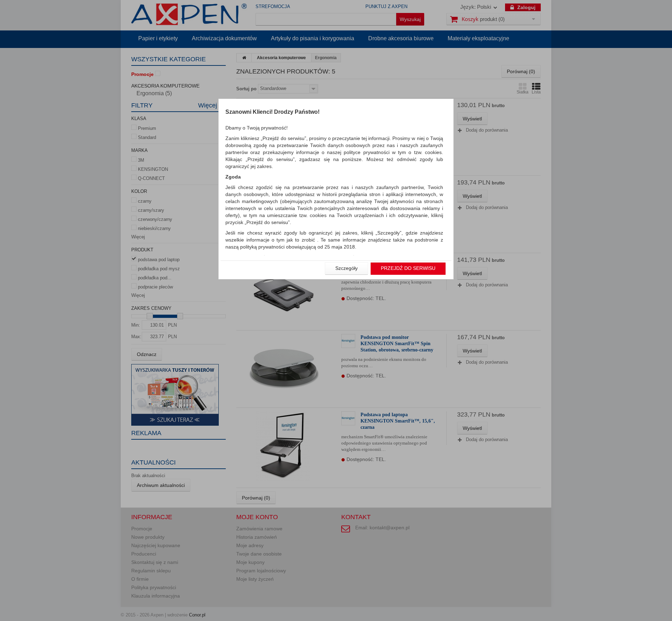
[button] (346, 268)
